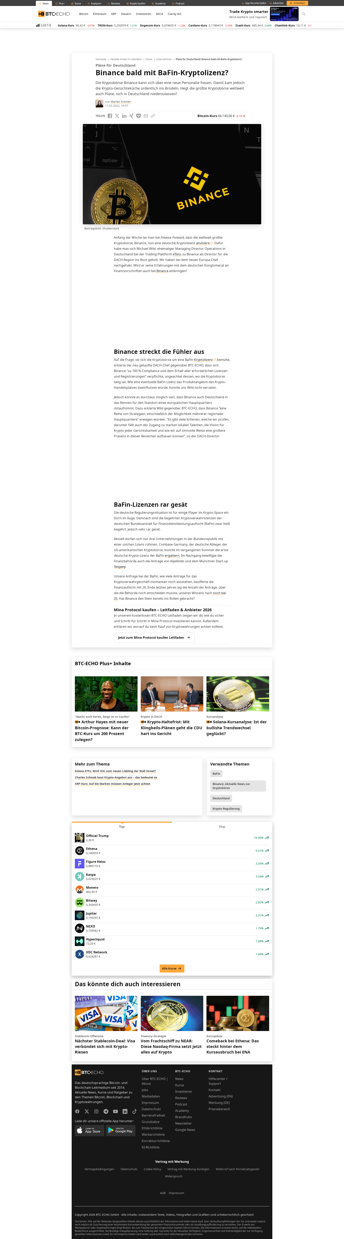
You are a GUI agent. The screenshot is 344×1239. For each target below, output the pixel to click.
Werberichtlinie (153, 1134)
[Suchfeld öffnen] (304, 14)
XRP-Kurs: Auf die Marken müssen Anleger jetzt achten (112, 784)
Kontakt (215, 1090)
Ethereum (99, 14)
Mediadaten (151, 1096)
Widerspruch (173, 1176)
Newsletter (183, 1123)
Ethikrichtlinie (152, 1128)
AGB (163, 1193)
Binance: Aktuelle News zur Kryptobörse (231, 786)
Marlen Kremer (121, 101)
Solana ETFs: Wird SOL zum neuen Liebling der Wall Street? (115, 771)
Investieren (143, 14)
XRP (113, 14)
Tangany (120, 566)
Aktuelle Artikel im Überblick (126, 59)
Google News (185, 1130)
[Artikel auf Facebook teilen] (110, 115)
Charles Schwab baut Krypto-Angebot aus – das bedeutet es (116, 777)
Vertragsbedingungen (99, 1169)
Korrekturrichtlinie (156, 1141)
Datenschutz (151, 1109)
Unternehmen (164, 59)
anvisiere (203, 243)
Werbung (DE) (219, 1102)
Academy (182, 1110)
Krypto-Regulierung (226, 808)
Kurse (179, 1085)
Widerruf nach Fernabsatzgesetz (237, 1169)
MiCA (159, 14)
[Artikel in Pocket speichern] (138, 115)
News (179, 1079)
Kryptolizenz (203, 359)
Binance (162, 271)
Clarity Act (174, 14)
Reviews (181, 1098)
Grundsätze (150, 1122)
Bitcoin (83, 14)
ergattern (172, 555)
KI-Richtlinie (150, 1147)
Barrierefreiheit (153, 1115)
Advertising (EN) (221, 1096)
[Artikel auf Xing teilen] (131, 115)
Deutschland (221, 798)
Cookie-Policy (152, 1169)
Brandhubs (183, 1117)
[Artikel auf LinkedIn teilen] (124, 115)
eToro (177, 254)
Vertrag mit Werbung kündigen (188, 1169)
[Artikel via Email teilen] (145, 115)
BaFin (216, 773)
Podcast (181, 1104)
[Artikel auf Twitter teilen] (117, 115)
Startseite (101, 59)
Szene (149, 59)
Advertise (278, 3)
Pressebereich (219, 1109)
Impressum (150, 1102)
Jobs (145, 1090)
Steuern (126, 14)
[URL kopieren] (152, 115)
